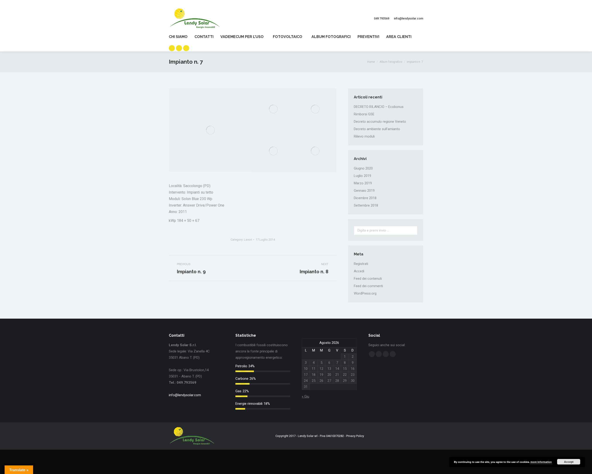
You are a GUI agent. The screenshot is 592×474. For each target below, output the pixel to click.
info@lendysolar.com (185, 395)
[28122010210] (315, 109)
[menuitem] (181, 36)
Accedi (359, 271)
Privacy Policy (355, 436)
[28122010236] (211, 130)
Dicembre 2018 (365, 198)
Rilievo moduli (364, 136)
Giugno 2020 (363, 168)
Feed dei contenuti (368, 278)
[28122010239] (274, 109)
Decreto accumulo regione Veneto (380, 121)
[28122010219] (274, 151)
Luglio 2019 (362, 176)
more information (541, 462)
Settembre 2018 (366, 205)
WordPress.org (365, 293)
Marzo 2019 (363, 183)
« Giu (305, 396)
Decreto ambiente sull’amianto (377, 129)
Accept (569, 462)
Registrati (361, 264)
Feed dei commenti (368, 286)
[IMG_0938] (315, 151)
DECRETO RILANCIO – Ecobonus (379, 107)
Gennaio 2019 (364, 190)
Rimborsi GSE (364, 114)
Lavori (248, 239)
